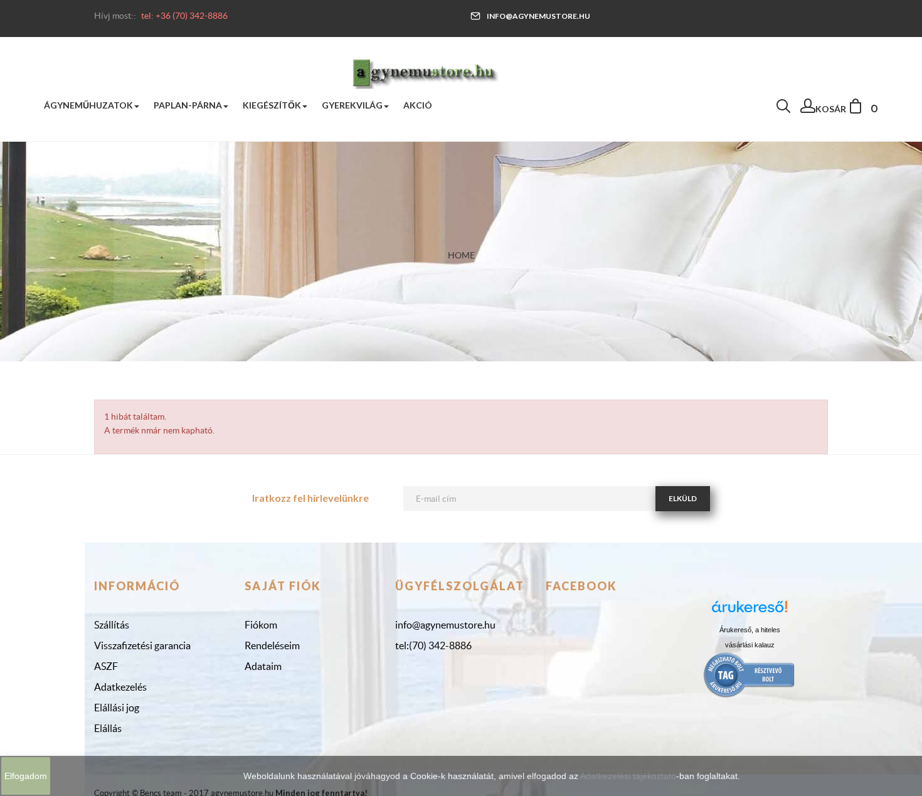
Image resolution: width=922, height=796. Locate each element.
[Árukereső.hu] (749, 611)
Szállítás (111, 624)
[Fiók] (807, 109)
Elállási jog (116, 707)
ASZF (106, 666)
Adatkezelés (120, 687)
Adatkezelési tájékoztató (628, 776)
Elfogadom (25, 776)
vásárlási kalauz (750, 645)
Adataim (263, 666)
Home (461, 255)
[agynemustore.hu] (425, 72)
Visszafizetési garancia (142, 645)
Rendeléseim (272, 645)
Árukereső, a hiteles (749, 630)
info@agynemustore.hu (538, 16)
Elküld (683, 498)
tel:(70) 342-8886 (433, 645)
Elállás (108, 728)
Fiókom (261, 624)
